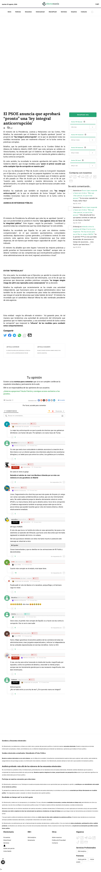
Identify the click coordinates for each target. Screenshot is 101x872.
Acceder (62, 400)
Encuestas (28, 12)
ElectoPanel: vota (83, 115)
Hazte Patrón (26, 391)
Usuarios (74, 12)
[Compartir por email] (29, 335)
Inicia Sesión (7, 851)
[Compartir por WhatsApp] (19, 335)
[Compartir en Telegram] (14, 335)
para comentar (27, 382)
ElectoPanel (53, 12)
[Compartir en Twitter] (5, 335)
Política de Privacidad (59, 840)
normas (17, 382)
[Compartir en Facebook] (10, 335)
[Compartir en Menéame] (25, 335)
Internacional (40, 12)
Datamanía (31, 840)
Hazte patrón (82, 859)
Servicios (64, 12)
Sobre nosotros (57, 837)
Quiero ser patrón (8, 848)
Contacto (84, 12)
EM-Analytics (32, 837)
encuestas (58, 802)
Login (97, 4)
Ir (92, 127)
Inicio (9, 12)
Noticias (18, 12)
